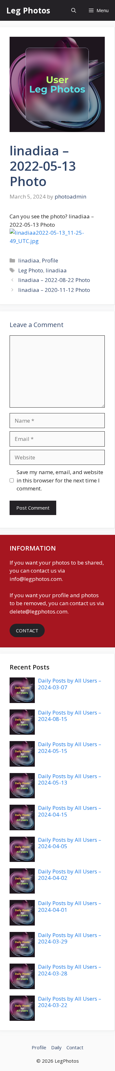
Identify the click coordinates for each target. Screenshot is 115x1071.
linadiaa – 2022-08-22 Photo (54, 280)
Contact (74, 1047)
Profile (50, 260)
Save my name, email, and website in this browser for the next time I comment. (60, 480)
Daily (56, 1047)
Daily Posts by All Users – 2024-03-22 (69, 1002)
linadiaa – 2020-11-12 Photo (54, 289)
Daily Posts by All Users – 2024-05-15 (69, 747)
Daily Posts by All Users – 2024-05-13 (69, 779)
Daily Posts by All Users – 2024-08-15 (69, 716)
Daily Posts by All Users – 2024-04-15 (69, 811)
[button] (73, 10)
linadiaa (28, 260)
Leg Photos (28, 10)
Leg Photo (30, 270)
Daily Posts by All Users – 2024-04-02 (69, 874)
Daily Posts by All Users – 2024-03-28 (69, 970)
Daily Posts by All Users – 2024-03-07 (69, 684)
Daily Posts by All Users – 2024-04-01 (69, 906)
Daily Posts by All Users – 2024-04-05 (69, 843)
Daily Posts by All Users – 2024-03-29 (69, 938)
